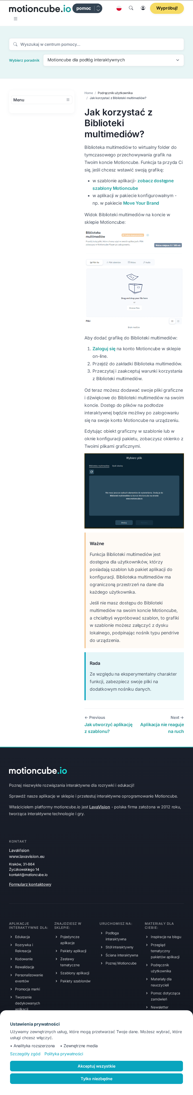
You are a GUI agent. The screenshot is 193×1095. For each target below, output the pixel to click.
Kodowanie (24, 959)
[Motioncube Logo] (38, 769)
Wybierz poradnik (24, 60)
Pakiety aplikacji (73, 951)
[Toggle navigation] (16, 19)
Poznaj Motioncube (121, 963)
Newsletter (159, 1007)
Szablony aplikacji (74, 973)
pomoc (83, 8)
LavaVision (99, 806)
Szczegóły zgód (25, 1053)
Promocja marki (27, 989)
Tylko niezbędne (96, 1078)
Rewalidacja (24, 967)
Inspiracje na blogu (166, 937)
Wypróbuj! (167, 8)
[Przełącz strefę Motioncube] (98, 8)
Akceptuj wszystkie (96, 1066)
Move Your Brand (141, 203)
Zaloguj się (103, 348)
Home (88, 93)
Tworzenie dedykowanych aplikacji (27, 1003)
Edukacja (22, 937)
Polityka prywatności (63, 1053)
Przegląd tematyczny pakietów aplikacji (165, 951)
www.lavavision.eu (26, 856)
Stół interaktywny (119, 947)
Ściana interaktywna (122, 955)
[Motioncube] (40, 8)
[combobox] (113, 60)
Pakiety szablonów (75, 981)
